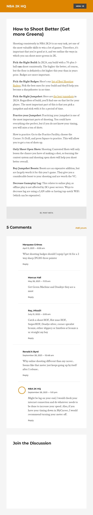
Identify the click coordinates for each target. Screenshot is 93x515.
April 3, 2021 (34, 248)
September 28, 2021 (38, 355)
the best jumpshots (63, 96)
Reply (25, 264)
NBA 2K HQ (16, 6)
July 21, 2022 (39, 314)
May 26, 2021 (39, 281)
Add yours (80, 228)
